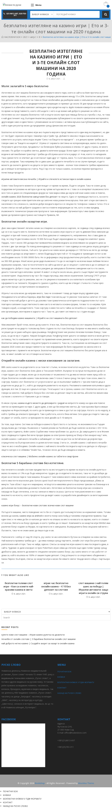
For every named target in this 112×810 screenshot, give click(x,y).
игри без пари (43, 296)
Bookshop (40, 783)
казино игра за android (31, 515)
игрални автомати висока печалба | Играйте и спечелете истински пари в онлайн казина (46, 179)
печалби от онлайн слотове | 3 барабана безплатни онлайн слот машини (38, 639)
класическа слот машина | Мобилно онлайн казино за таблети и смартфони (39, 456)
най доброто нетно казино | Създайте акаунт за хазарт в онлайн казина (37, 643)
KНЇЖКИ (61, 677)
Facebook (56, 778)
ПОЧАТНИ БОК (64, 671)
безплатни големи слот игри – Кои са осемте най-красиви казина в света (19, 586)
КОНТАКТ (61, 687)
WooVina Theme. (86, 783)
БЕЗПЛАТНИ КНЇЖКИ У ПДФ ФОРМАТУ (75, 682)
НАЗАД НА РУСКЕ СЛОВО (69, 693)
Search (105, 14)
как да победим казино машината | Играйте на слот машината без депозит (39, 318)
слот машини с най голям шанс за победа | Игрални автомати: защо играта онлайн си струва (93, 588)
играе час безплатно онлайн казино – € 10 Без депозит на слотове (56, 586)
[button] (15, 14)
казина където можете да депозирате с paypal (41, 403)
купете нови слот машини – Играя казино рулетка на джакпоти (33, 634)
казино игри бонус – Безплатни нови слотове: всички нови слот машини (37, 505)
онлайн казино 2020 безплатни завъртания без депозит (29, 196)
